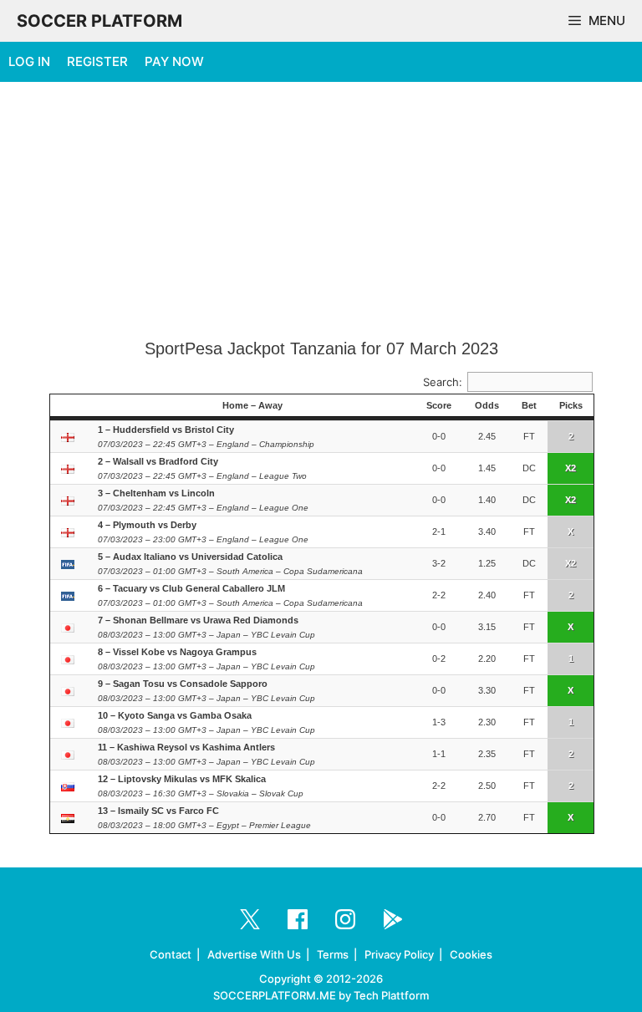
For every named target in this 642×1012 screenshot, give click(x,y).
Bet (529, 405)
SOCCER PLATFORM (99, 21)
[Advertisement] (321, 211)
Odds (487, 405)
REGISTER (97, 61)
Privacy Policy (399, 954)
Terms (333, 954)
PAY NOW (174, 61)
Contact (170, 954)
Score (438, 405)
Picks (571, 405)
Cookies (471, 954)
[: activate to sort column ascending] (69, 406)
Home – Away (252, 405)
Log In (29, 61)
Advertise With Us (254, 954)
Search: (442, 382)
